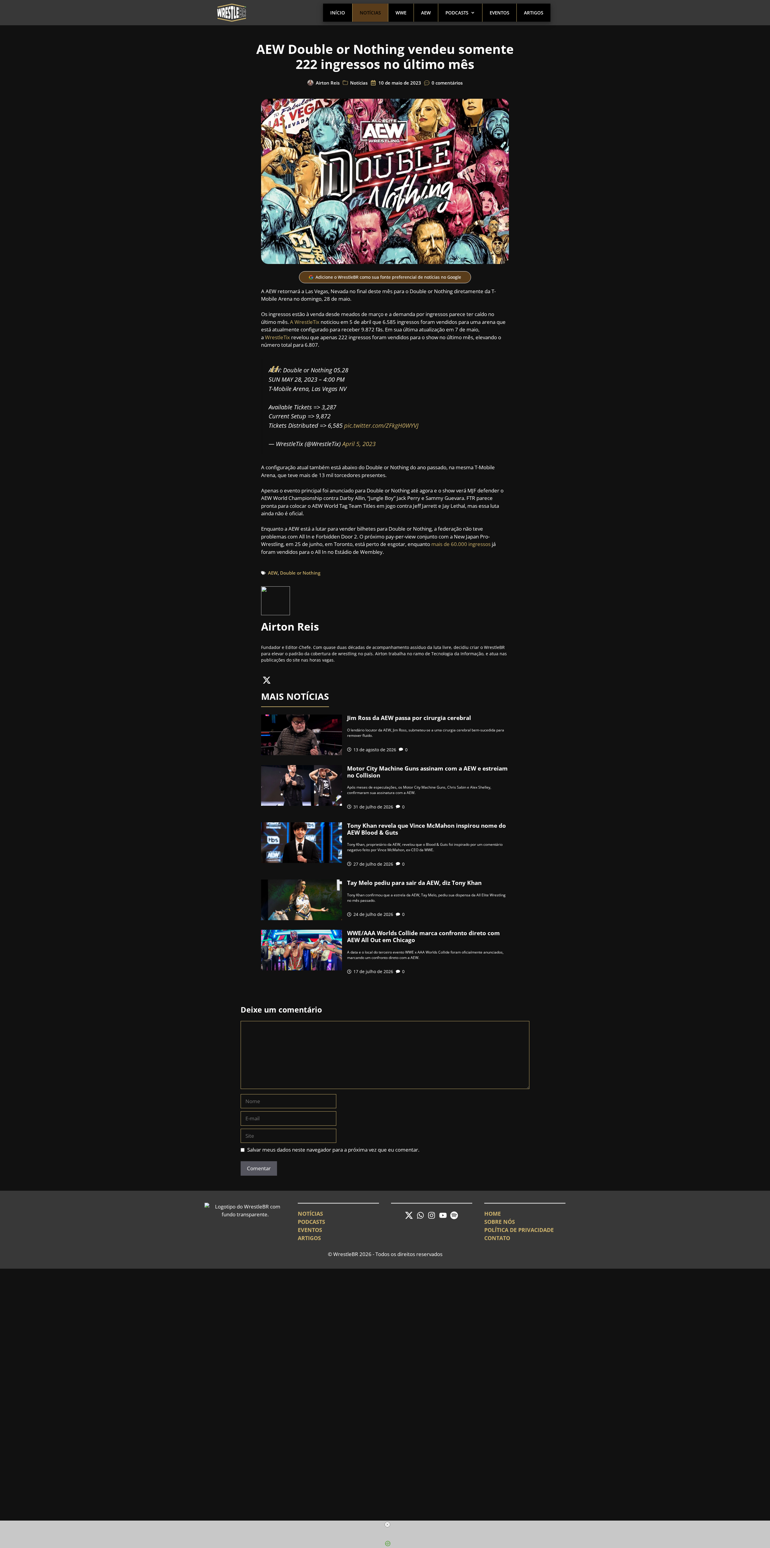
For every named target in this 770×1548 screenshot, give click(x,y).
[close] (387, 1524)
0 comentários (447, 83)
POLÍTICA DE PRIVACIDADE (519, 1229)
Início (337, 13)
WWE (401, 13)
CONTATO (497, 1238)
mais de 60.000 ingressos (461, 544)
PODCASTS (311, 1221)
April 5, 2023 (359, 443)
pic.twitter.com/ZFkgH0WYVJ (381, 425)
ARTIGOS (309, 1238)
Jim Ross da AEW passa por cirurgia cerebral (409, 718)
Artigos (533, 13)
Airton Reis (328, 83)
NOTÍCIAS (310, 1213)
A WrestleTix (304, 321)
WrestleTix (277, 337)
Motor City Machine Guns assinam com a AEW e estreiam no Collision (427, 772)
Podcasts (456, 13)
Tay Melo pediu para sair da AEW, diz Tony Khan (414, 883)
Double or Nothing (300, 573)
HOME (492, 1213)
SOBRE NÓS (499, 1221)
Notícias (370, 13)
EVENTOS (310, 1229)
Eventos (499, 13)
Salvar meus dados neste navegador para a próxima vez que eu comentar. (333, 1149)
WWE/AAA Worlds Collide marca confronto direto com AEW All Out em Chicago (423, 936)
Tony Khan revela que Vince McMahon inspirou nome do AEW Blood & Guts (426, 829)
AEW (426, 13)
